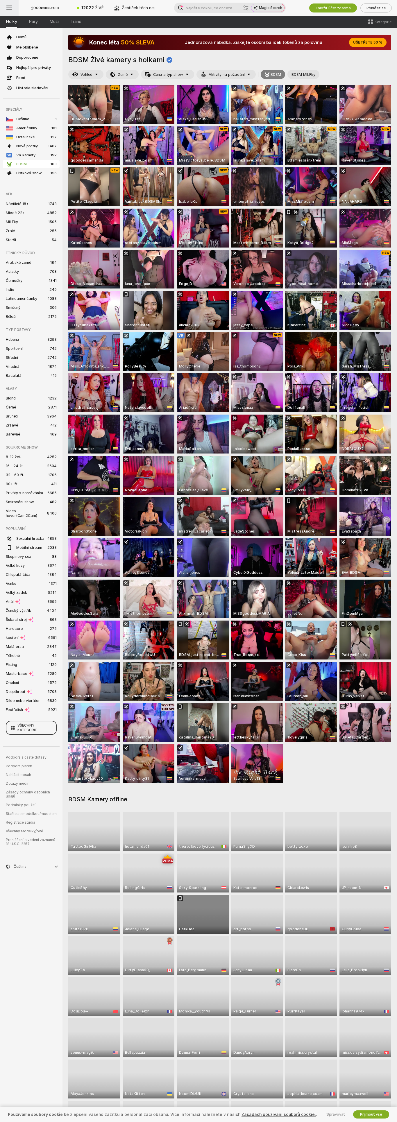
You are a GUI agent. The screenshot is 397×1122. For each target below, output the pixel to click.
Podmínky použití (20, 805)
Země (123, 74)
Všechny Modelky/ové (24, 831)
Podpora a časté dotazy (26, 757)
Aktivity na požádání (227, 74)
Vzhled (86, 74)
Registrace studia (20, 822)
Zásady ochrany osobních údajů (28, 794)
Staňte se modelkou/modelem (31, 814)
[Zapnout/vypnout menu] (9, 8)
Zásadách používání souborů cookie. (279, 1114)
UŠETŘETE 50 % (367, 42)
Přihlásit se (376, 8)
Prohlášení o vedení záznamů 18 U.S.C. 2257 (30, 842)
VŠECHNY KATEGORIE (27, 727)
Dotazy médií (17, 784)
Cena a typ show (168, 74)
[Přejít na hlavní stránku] (45, 8)
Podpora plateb (19, 766)
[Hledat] (246, 8)
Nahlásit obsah (18, 775)
